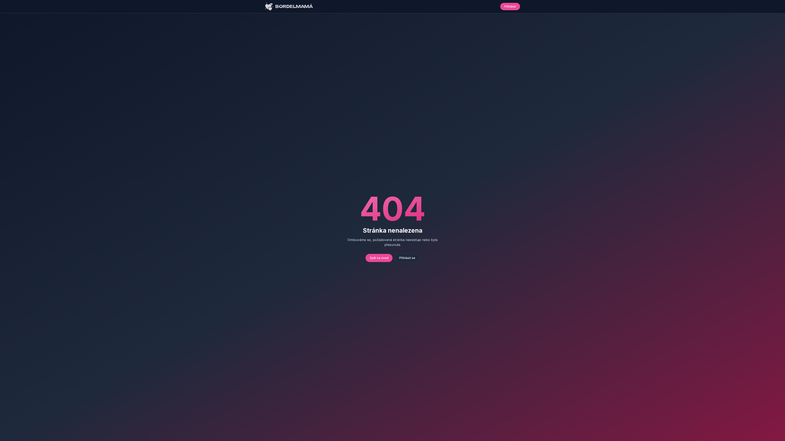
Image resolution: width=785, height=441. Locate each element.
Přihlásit (510, 6)
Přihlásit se (407, 258)
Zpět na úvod (379, 258)
